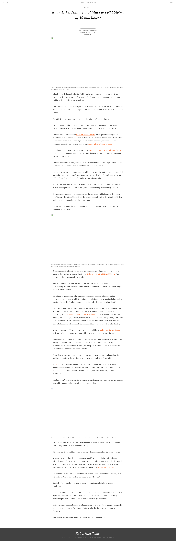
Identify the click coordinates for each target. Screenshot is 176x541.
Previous (6, 2)
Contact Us (66, 537)
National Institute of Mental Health (101, 274)
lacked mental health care (110, 330)
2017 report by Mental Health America (80, 314)
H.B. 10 (58, 364)
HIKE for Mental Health (85, 134)
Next (171, 2)
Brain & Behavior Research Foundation (105, 150)
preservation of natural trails (100, 144)
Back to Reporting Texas (88, 2)
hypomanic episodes (105, 467)
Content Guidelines (77, 537)
